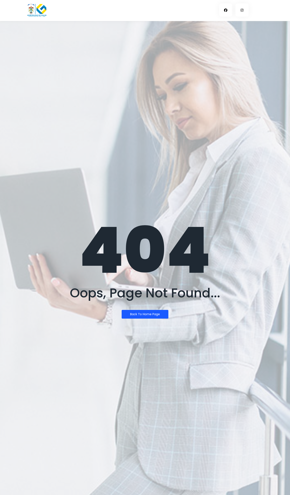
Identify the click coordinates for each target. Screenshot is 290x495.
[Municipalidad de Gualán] (36, 10)
